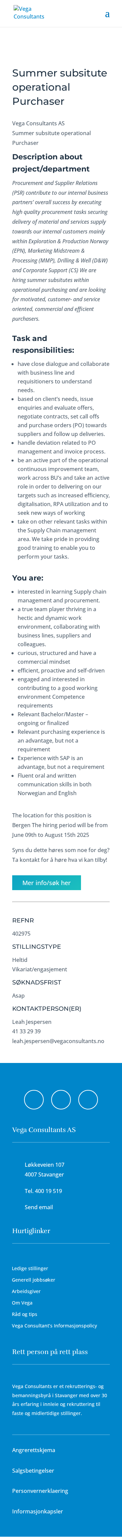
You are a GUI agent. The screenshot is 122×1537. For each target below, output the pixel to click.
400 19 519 (48, 1191)
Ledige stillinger (30, 1268)
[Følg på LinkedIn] (88, 1099)
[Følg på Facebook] (34, 1099)
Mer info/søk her (46, 883)
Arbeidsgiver (26, 1291)
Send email (39, 1207)
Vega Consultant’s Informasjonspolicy (54, 1325)
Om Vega (22, 1302)
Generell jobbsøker (33, 1280)
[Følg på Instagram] (61, 1099)
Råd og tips (24, 1314)
